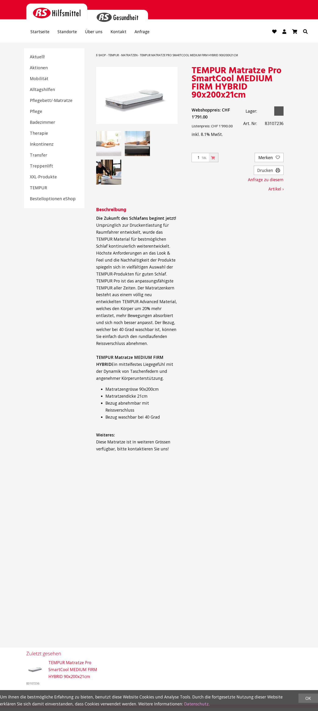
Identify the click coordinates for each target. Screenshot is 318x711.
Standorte (67, 31)
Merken (266, 157)
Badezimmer (42, 122)
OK (308, 698)
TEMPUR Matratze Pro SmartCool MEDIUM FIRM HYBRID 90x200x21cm (189, 55)
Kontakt (118, 31)
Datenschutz (196, 704)
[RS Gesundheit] (117, 15)
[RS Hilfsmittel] (56, 11)
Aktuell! (37, 56)
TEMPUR (38, 187)
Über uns (93, 31)
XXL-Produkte (43, 177)
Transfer (38, 155)
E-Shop (101, 55)
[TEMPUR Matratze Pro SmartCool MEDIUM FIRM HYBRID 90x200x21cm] (35, 668)
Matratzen (129, 55)
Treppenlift (41, 166)
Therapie (39, 133)
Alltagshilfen (42, 89)
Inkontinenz (42, 144)
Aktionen (39, 67)
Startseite (39, 31)
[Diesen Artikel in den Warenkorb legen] (213, 157)
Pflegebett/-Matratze (51, 100)
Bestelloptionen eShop (53, 198)
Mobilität (39, 78)
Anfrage (142, 31)
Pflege (36, 111)
